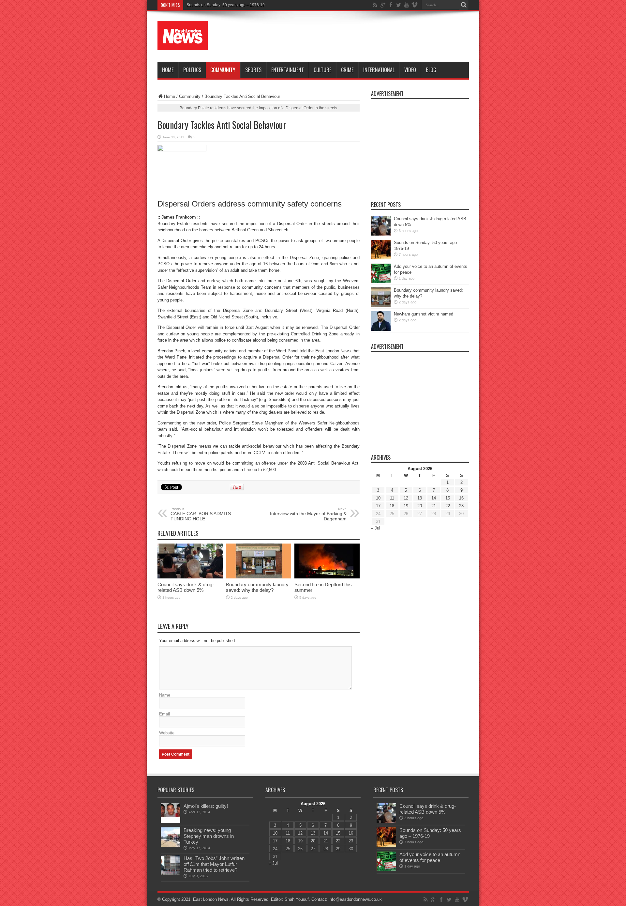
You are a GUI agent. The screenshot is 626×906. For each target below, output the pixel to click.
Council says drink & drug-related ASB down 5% (185, 587)
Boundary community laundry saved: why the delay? (257, 587)
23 (461, 505)
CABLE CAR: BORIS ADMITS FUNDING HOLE (201, 514)
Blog (431, 70)
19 (406, 505)
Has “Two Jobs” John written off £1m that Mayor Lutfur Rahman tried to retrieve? (214, 864)
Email (164, 714)
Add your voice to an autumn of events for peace (429, 857)
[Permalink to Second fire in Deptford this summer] (327, 577)
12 (406, 498)
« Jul (375, 528)
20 (419, 505)
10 (378, 498)
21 (433, 505)
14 (433, 498)
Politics (192, 70)
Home (167, 70)
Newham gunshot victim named (423, 314)
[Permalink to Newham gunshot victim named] (381, 329)
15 (447, 498)
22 (447, 505)
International (379, 70)
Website (166, 732)
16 (461, 498)
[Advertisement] (350, 36)
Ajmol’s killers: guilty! (206, 806)
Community (222, 70)
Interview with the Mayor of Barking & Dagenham (308, 514)
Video (410, 70)
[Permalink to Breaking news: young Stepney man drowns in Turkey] (170, 845)
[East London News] (182, 45)
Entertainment (287, 70)
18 (392, 505)
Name (164, 695)
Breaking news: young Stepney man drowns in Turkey (209, 836)
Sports (253, 70)
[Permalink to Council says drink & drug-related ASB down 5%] (190, 577)
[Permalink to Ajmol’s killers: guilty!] (170, 821)
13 (419, 498)
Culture (322, 70)
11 (392, 498)
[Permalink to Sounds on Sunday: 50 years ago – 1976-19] (381, 257)
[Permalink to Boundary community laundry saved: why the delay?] (258, 577)
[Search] (464, 5)
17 (378, 505)
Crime (347, 70)
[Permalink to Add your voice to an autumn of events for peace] (381, 281)
